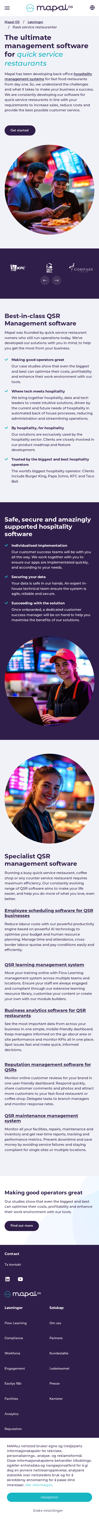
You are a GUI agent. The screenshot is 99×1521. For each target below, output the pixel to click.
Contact (12, 1254)
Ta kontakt (13, 1264)
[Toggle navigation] (7, 8)
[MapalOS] (49, 8)
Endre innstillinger (48, 1511)
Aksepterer (49, 1497)
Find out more (22, 1225)
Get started (20, 130)
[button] (45, 280)
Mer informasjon (38, 1485)
